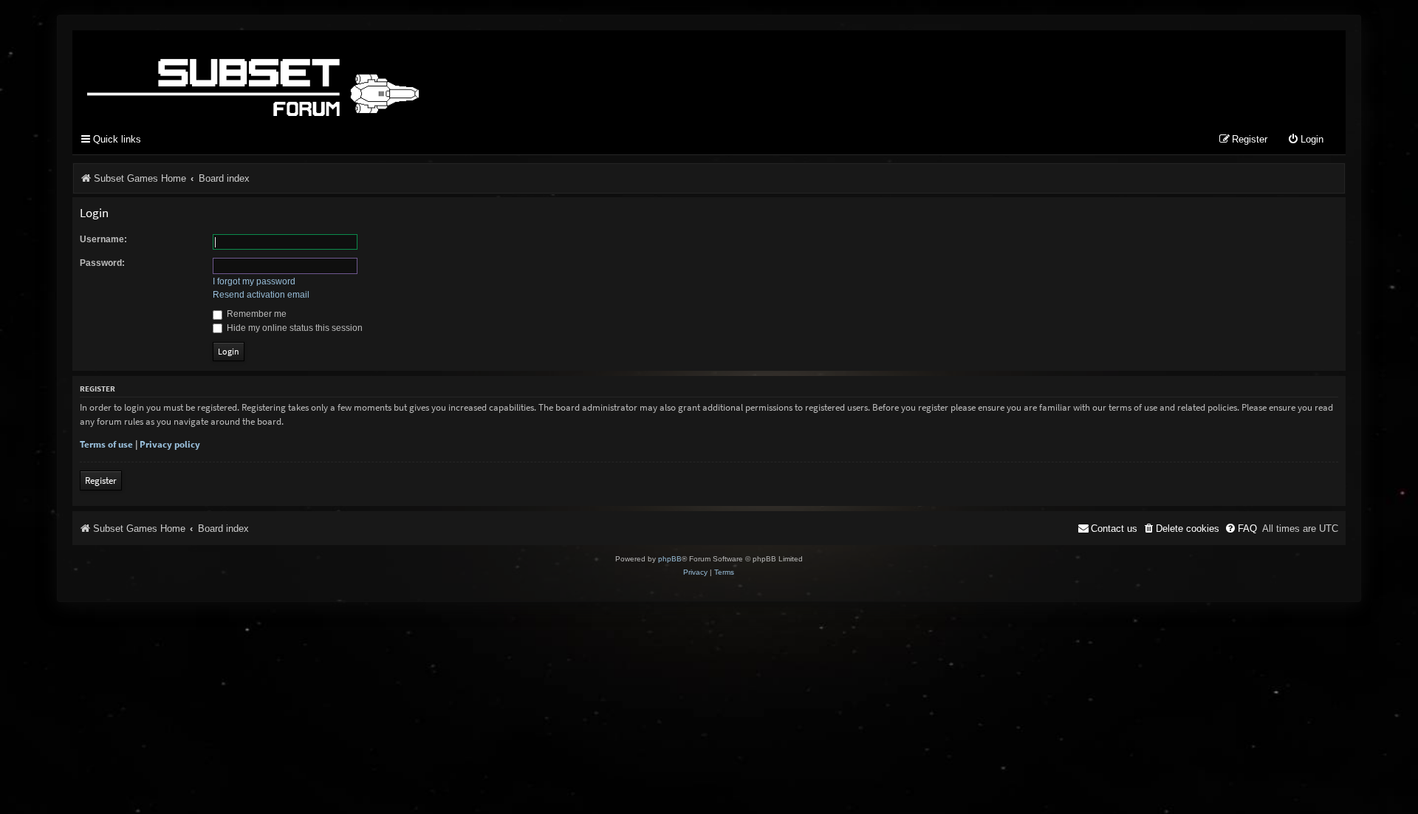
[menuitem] (1305, 140)
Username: (103, 239)
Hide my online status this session (294, 328)
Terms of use (106, 444)
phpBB (670, 559)
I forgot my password (254, 281)
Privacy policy (170, 444)
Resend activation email (261, 295)
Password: (102, 263)
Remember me (256, 314)
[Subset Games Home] (345, 76)
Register (101, 480)
